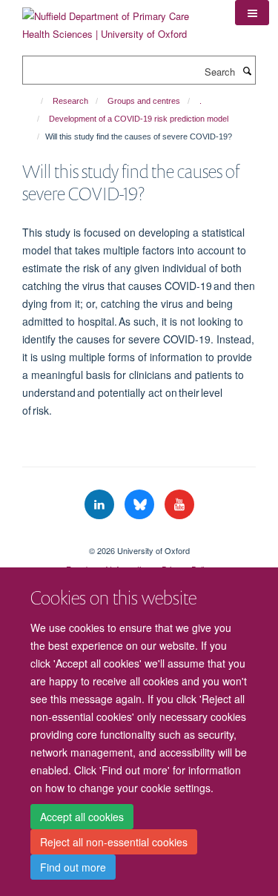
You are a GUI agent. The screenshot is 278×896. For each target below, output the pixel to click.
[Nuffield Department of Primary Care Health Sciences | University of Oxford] (117, 20)
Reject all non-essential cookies (114, 841)
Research (70, 100)
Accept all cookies (82, 816)
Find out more (73, 867)
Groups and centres (143, 100)
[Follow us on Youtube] (179, 505)
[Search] (247, 70)
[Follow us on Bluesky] (141, 505)
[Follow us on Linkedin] (101, 505)
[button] (252, 12)
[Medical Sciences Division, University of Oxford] (139, 537)
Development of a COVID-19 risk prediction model (138, 118)
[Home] (35, 101)
